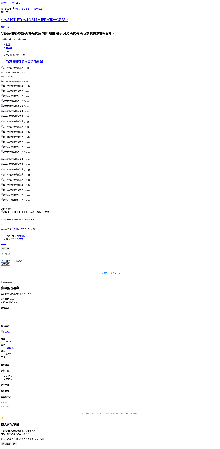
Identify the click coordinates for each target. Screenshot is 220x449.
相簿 (8, 44)
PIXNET (91, 413)
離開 (14, 444)
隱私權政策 (124, 413)
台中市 (20, 239)
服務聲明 (134, 413)
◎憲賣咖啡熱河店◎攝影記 (24, 61)
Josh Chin (4, 402)
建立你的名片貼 (6, 406)
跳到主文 (5, 27)
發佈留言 (5, 264)
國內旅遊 (21, 236)
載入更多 (5, 249)
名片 (8, 51)
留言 (23, 229)
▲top (3, 243)
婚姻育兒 (22, 39)
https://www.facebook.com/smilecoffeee (16, 81)
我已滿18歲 (6, 444)
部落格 (9, 48)
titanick (4, 214)
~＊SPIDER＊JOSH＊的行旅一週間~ (34, 19)
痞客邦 (17, 229)
